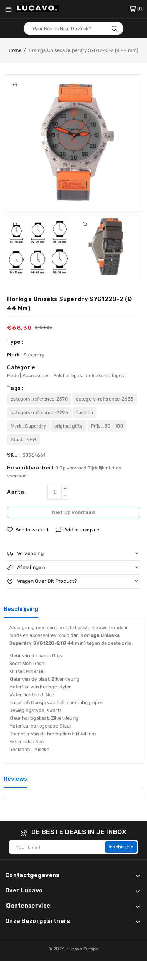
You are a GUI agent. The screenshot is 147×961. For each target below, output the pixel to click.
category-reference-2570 (39, 399)
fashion (84, 412)
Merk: (15, 355)
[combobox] (73, 28)
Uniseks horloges (105, 375)
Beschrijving (21, 609)
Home (15, 50)
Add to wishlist (32, 529)
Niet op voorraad (73, 512)
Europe (90, 948)
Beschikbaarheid (31, 468)
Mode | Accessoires (28, 375)
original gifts (68, 426)
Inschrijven (120, 846)
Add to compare (82, 529)
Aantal (16, 492)
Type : (15, 342)
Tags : (15, 388)
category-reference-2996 (39, 412)
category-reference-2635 (104, 399)
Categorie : (22, 368)
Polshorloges (67, 375)
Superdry (34, 355)
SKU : (14, 455)
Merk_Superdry (28, 426)
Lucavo (74, 948)
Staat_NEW (23, 439)
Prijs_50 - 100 (107, 426)
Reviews (15, 778)
